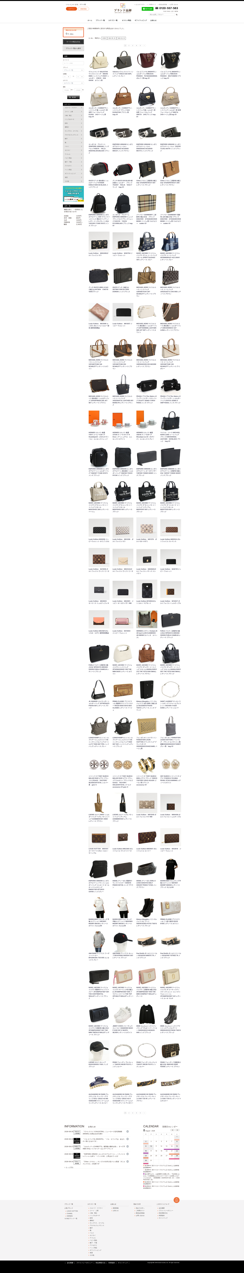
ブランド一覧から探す (73, 48)
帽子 (66, 138)
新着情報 (116, 1208)
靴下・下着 (68, 162)
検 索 (74, 97)
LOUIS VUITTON (72, 1211)
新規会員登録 (163, 4)
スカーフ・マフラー (71, 107)
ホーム (90, 20)
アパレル (67, 154)
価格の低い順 (121, 38)
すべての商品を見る (73, 42)
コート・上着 (69, 111)
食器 (66, 177)
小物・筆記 (68, 115)
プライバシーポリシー (166, 1210)
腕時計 (67, 127)
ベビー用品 (68, 158)
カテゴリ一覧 (113, 20)
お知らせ (153, 20)
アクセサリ (68, 165)
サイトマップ (163, 1218)
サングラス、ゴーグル (71, 131)
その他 (67, 181)
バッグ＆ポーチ (69, 119)
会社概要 (162, 1208)
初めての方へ (140, 1208)
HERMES (70, 1216)
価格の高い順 (111, 38)
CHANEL (70, 1213)
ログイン (71, 9)
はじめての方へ (140, 4)
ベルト (67, 146)
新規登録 (83, 9)
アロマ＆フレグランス (71, 135)
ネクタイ (67, 150)
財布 (66, 123)
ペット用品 (68, 169)
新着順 (104, 38)
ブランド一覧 (100, 20)
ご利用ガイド (152, 4)
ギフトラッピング (141, 20)
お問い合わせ (174, 4)
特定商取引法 (163, 1213)
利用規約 (162, 1215)
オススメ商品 (126, 20)
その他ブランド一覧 (70, 1218)
